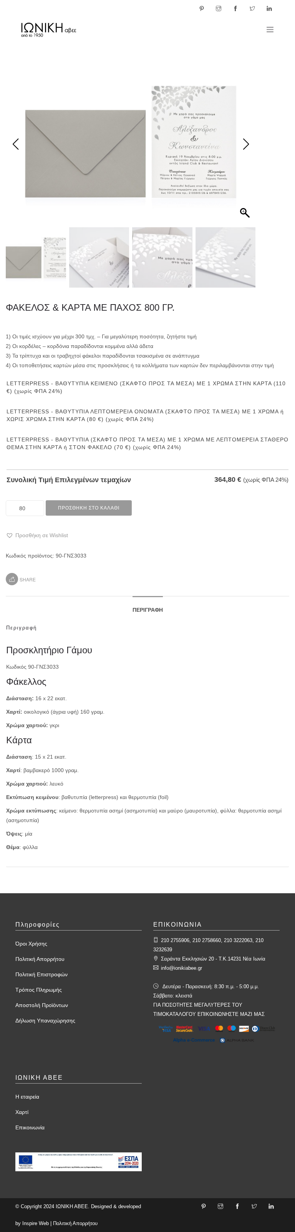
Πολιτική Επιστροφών (41, 974)
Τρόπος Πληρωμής (38, 990)
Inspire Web (35, 1223)
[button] (37, 535)
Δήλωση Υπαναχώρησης (45, 1020)
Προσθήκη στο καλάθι (88, 508)
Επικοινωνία (30, 1127)
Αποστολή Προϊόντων (41, 1005)
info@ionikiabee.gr (181, 968)
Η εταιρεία (27, 1097)
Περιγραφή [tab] (148, 610)
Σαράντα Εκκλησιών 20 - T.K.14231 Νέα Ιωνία (213, 959)
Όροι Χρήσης (31, 944)
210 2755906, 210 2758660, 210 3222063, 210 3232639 (208, 944)
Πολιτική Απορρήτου (40, 959)
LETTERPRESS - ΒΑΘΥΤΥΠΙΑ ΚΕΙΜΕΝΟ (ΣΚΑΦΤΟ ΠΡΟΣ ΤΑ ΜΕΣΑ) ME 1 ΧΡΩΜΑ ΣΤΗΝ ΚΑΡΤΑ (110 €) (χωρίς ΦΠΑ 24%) (146, 387)
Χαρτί (21, 1112)
